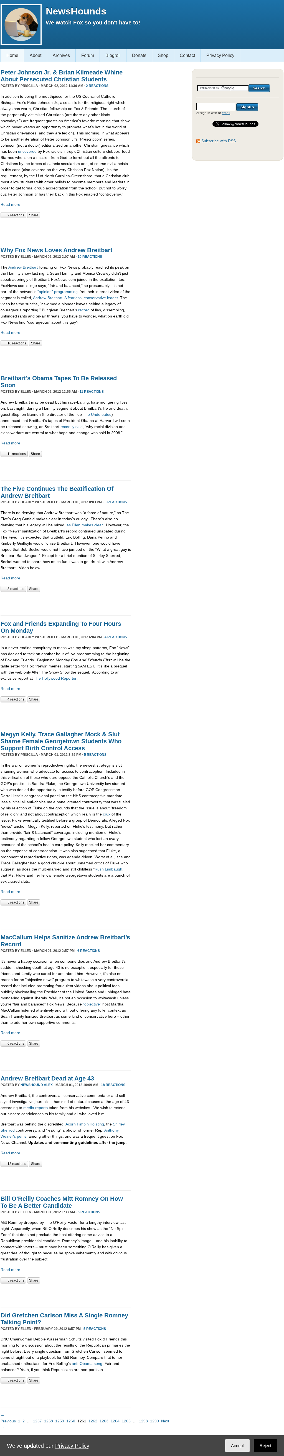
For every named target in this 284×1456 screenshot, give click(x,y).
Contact (187, 55)
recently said (71, 426)
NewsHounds (76, 11)
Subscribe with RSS (218, 141)
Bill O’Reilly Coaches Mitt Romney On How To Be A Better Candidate (62, 1202)
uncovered (27, 151)
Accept (237, 1445)
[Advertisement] (65, 229)
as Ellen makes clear (85, 525)
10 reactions (90, 257)
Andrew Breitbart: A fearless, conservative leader (75, 298)
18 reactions (113, 1085)
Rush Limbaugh (108, 869)
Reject (265, 1445)
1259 (59, 1421)
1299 (154, 1421)
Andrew (15, 267)
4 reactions (116, 637)
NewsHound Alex (37, 1085)
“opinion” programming (57, 291)
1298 (143, 1421)
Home (12, 55)
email (226, 113)
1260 (70, 1421)
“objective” (92, 1004)
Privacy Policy (220, 55)
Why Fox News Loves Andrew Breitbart (56, 250)
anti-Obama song (87, 1363)
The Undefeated (97, 414)
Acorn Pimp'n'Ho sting (84, 1124)
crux (106, 814)
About (35, 55)
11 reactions (92, 392)
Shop (163, 55)
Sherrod (8, 1130)
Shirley (119, 1124)
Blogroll (113, 55)
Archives (61, 55)
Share (33, 215)
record (84, 310)
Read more (10, 204)
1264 (115, 1421)
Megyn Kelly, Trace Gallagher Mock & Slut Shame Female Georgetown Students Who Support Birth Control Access (61, 741)
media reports (35, 1107)
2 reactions (97, 86)
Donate (139, 55)
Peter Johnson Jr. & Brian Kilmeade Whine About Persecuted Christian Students (62, 76)
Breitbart (30, 267)
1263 (104, 1421)
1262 (92, 1421)
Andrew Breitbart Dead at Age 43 (47, 1078)
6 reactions (88, 951)
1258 (48, 1421)
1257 (37, 1421)
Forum (87, 55)
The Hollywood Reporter (55, 678)
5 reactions (95, 755)
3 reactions (116, 502)
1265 (126, 1421)
